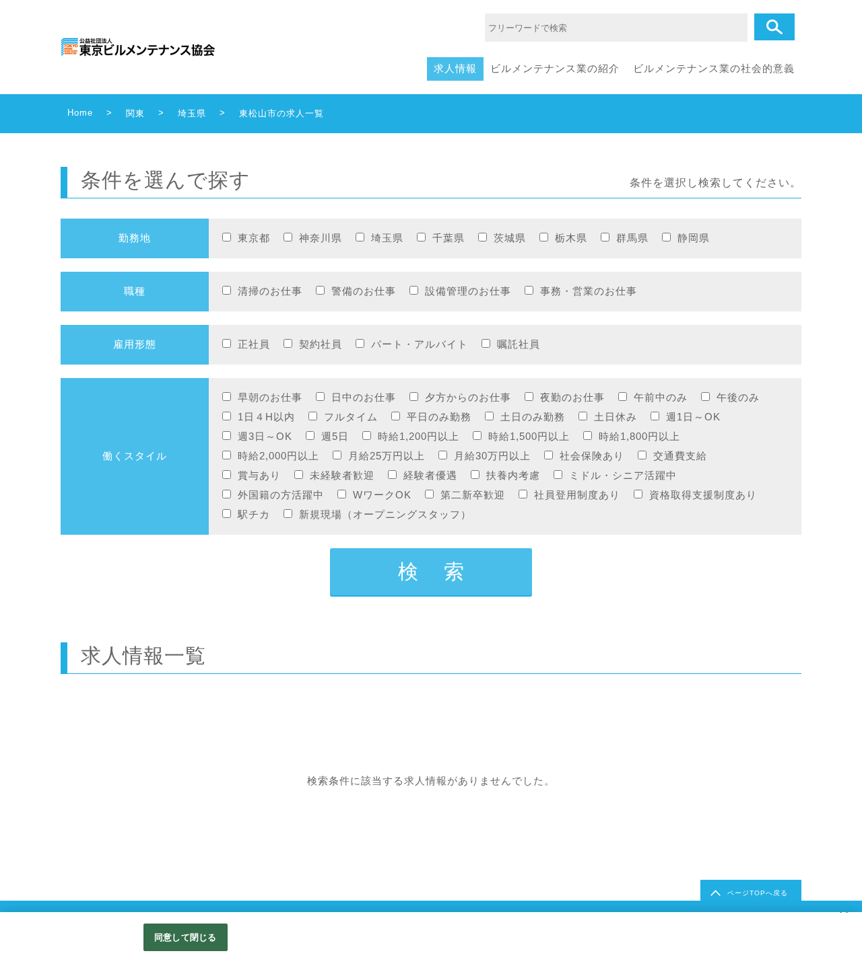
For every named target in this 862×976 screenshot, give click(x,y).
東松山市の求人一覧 (281, 113)
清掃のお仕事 (270, 291)
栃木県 (571, 237)
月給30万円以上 (492, 455)
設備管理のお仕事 (468, 291)
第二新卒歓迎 (472, 494)
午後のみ (738, 397)
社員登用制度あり (577, 494)
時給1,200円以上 (418, 436)
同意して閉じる (185, 937)
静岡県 (693, 237)
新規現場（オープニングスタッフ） (385, 514)
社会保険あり (592, 455)
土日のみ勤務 (532, 416)
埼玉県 (192, 113)
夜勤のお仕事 (572, 397)
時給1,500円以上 (529, 436)
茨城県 (510, 237)
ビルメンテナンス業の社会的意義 (714, 68)
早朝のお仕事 (270, 397)
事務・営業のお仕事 (588, 291)
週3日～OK (265, 436)
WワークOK (382, 494)
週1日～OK (693, 416)
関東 (135, 113)
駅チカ (254, 514)
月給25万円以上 (386, 455)
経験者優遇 (430, 475)
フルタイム (351, 416)
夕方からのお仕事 (468, 397)
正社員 (254, 344)
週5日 (335, 436)
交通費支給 (680, 455)
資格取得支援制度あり (703, 494)
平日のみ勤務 (439, 416)
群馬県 (632, 237)
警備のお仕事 (363, 291)
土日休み (615, 416)
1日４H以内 (266, 416)
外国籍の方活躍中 (281, 494)
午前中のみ (661, 397)
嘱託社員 (518, 344)
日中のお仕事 (363, 397)
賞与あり (259, 475)
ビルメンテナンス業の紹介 (555, 68)
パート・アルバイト (419, 344)
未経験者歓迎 (342, 475)
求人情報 (455, 68)
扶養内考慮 (513, 475)
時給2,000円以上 (278, 455)
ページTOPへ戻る (757, 893)
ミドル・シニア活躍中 (623, 475)
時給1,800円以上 (639, 436)
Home (80, 113)
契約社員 (320, 344)
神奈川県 (320, 237)
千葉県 (448, 237)
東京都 (254, 237)
